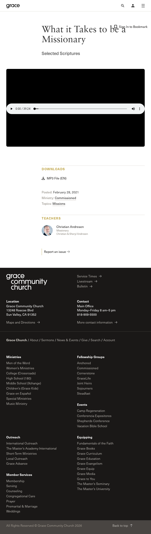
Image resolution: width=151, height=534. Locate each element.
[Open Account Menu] (132, 5)
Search (95, 340)
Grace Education (88, 458)
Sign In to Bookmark (132, 27)
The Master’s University (93, 489)
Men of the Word (18, 363)
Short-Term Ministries (21, 453)
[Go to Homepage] (13, 5)
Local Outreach (17, 458)
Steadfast (83, 393)
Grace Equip (85, 468)
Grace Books (86, 448)
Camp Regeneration (91, 411)
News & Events (67, 340)
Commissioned (65, 198)
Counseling (14, 491)
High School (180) (18, 378)
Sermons (47, 340)
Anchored (84, 363)
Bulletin (82, 286)
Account (109, 340)
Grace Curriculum (89, 453)
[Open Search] (122, 5)
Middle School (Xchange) (23, 383)
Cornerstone (86, 373)
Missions (58, 203)
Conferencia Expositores (94, 416)
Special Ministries (18, 398)
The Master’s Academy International (31, 448)
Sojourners (85, 388)
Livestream (85, 281)
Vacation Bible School (92, 426)
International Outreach (22, 443)
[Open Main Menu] (143, 5)
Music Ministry (16, 403)
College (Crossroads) (21, 373)
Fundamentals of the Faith (95, 443)
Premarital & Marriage (22, 506)
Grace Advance (17, 463)
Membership (15, 481)
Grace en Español (18, 393)
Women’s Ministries (20, 368)
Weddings (13, 511)
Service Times (87, 276)
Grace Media (86, 474)
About (34, 340)
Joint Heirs (84, 383)
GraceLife (84, 378)
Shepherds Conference (93, 421)
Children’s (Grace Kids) (22, 388)
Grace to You (86, 479)
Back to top (120, 525)
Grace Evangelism (89, 463)
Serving (11, 486)
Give (84, 340)
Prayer (10, 501)
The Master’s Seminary (93, 484)
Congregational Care (20, 496)
